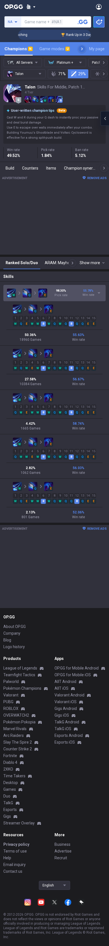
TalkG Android (66, 722)
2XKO (8, 769)
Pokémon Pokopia (19, 722)
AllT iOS (61, 688)
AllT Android (65, 681)
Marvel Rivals (15, 728)
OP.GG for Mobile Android (76, 668)
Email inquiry (14, 864)
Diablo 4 (10, 762)
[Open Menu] (99, 6)
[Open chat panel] (105, 118)
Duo (6, 796)
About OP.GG (14, 626)
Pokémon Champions (22, 688)
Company (11, 633)
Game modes (54, 48)
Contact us (12, 871)
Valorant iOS (65, 702)
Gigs (7, 816)
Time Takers (14, 776)
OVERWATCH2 (16, 715)
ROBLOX (10, 708)
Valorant (10, 695)
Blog (7, 640)
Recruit (60, 858)
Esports (10, 809)
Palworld (11, 681)
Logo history (14, 647)
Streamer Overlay (19, 823)
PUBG (8, 702)
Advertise (63, 851)
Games (9, 789)
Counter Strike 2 (17, 749)
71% (62, 74)
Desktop (10, 782)
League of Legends (20, 668)
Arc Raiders (13, 735)
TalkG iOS (62, 728)
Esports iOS (64, 742)
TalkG (8, 803)
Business (62, 844)
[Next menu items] (82, 49)
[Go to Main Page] (13, 6)
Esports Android (68, 735)
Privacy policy (16, 844)
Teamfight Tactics (19, 675)
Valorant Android (69, 695)
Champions (18, 48)
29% (82, 74)
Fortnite (10, 755)
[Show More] (31, 6)
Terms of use (15, 851)
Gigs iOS (61, 715)
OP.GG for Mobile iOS (72, 675)
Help (7, 858)
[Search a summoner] (82, 22)
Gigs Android (65, 708)
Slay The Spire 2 (17, 742)
